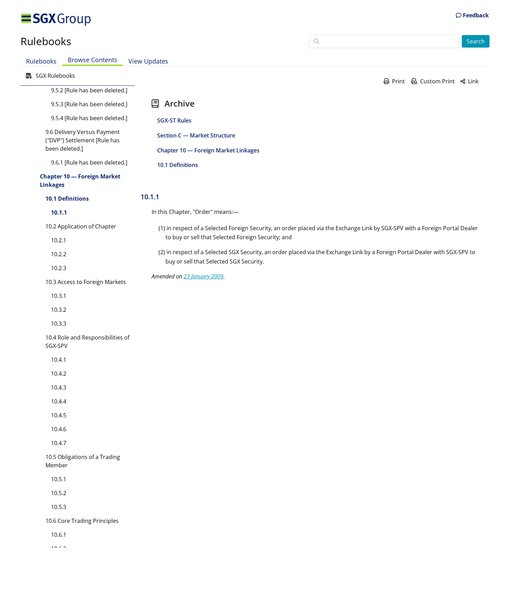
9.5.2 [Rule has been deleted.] (89, 90)
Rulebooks (45, 41)
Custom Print (437, 81)
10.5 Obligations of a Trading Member (82, 461)
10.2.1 (58, 240)
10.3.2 (58, 310)
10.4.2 (58, 373)
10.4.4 (58, 401)
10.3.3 (58, 323)
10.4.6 (58, 429)
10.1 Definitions (67, 198)
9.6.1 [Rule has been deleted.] (89, 162)
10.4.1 (58, 360)
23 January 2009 (203, 276)
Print (398, 81)
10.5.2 (58, 493)
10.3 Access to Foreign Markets (85, 282)
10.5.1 (58, 479)
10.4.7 (58, 443)
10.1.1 (59, 212)
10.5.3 (58, 507)
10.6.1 (58, 534)
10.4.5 (58, 415)
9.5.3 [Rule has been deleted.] (89, 104)
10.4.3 (58, 387)
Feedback (475, 15)
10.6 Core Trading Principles (82, 521)
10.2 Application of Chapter (80, 226)
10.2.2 (58, 254)
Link (473, 81)
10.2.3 (58, 268)
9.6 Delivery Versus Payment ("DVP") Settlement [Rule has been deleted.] (82, 140)
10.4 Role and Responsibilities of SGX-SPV (87, 342)
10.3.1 (58, 296)
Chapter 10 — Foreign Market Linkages (80, 181)
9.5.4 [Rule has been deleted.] (89, 118)
